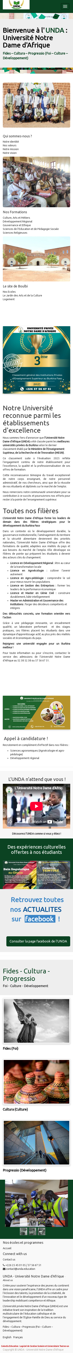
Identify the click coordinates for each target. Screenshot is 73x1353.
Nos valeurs (9, 145)
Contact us (9, 1259)
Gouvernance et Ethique (17, 225)
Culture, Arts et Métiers (16, 217)
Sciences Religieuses (15, 232)
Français (18, 1337)
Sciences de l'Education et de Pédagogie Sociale (31, 228)
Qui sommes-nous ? (17, 136)
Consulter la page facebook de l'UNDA (38, 941)
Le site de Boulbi (15, 286)
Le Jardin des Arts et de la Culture (22, 295)
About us (8, 1280)
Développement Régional (17, 221)
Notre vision (10, 152)
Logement (9, 299)
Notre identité (11, 141)
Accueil (7, 1248)
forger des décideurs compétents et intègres (38, 604)
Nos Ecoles (9, 291)
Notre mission (11, 149)
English (7, 1337)
